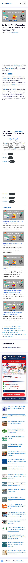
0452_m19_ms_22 (5, 193)
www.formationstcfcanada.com (11, 390)
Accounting (19, 65)
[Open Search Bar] (20, 3)
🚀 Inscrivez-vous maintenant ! (14, 394)
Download (10, 153)
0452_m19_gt (4, 157)
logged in (10, 347)
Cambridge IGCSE (16, 326)
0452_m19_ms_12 (5, 161)
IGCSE (15, 65)
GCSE (14, 89)
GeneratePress (20, 560)
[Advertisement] (14, 50)
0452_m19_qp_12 (5, 197)
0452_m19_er (4, 153)
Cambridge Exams (8, 326)
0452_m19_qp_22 (5, 201)
